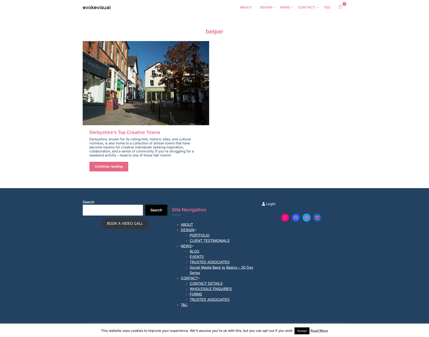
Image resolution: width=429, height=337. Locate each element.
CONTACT (306, 7)
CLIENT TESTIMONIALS (209, 240)
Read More (319, 331)
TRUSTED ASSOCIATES (209, 262)
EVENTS (197, 256)
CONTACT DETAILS (206, 283)
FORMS (196, 294)
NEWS (285, 7)
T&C (327, 7)
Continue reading (109, 166)
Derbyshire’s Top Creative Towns (124, 132)
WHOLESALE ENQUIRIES (211, 289)
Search (89, 202)
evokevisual (97, 7)
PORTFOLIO (199, 235)
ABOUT (246, 7)
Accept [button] (302, 331)
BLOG (194, 251)
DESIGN (266, 7)
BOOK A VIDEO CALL (125, 223)
